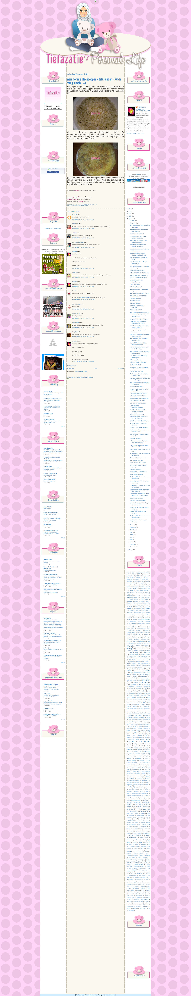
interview (148, 697)
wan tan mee (144, 899)
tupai (141, 892)
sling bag (143, 846)
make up (139, 749)
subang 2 (131, 861)
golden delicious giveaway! (137, 414)
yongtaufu (135, 908)
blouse (131, 610)
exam (130, 668)
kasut (149, 713)
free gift (80, 201)
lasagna (136, 733)
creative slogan (134, 654)
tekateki (139, 873)
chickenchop (137, 637)
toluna (138, 174)
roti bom (136, 826)
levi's (134, 735)
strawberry (145, 857)
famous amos (139, 670)
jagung (144, 699)
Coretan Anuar (48, 466)
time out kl (141, 884)
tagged (134, 870)
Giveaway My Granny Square (138, 403)
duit (128, 665)
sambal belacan (146, 829)
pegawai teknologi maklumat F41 (135, 795)
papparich (147, 787)
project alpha (130, 813)
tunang (136, 892)
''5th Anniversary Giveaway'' (137, 270)
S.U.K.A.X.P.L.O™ (49, 708)
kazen (130, 715)
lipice (146, 737)
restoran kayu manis (132, 822)
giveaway (146, 680)
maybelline (137, 753)
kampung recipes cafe (134, 713)
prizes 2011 (133, 811)
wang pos (129, 901)
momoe (142, 764)
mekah (146, 756)
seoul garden (136, 839)
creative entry (133, 652)
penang (129, 797)
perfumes (145, 800)
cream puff (147, 650)
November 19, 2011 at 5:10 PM (83, 228)
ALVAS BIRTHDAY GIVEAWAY (138, 472)
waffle (130, 899)
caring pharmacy (141, 628)
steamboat (147, 855)
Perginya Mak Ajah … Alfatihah (51, 533)
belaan (129, 603)
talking (129, 872)
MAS (141, 751)
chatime (146, 634)
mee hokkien (130, 756)
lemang (128, 735)
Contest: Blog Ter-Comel (136, 371)
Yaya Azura (47, 693)
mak (147, 747)
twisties (142, 893)
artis (147, 583)
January (132, 546)
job (147, 704)
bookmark (131, 614)
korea (143, 730)
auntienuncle (135, 586)
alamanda (138, 577)
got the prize (145, 682)
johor (140, 706)
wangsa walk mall (138, 901)
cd (138, 632)
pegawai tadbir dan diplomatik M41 (140, 793)
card (133, 628)
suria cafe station (133, 868)
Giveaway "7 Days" (135, 303)
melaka (129, 758)
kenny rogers (132, 719)
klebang (134, 728)
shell (130, 844)
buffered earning (145, 619)
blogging (148, 608)
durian (144, 665)
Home (95, 368)
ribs (139, 824)
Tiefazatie (81, 995)
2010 (130, 550)
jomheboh (146, 708)
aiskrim (137, 575)
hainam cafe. (132, 686)
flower (144, 672)
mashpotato (147, 751)
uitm (128, 895)
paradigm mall (133, 789)
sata (136, 831)
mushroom (143, 767)
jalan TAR (142, 701)
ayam (131, 590)
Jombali (140, 708)
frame (128, 676)
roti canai (143, 826)
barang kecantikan (132, 597)
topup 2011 (135, 888)
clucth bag (131, 643)
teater (142, 872)
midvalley (134, 762)
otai (147, 782)
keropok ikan (145, 721)
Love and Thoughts (49, 633)
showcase (143, 844)
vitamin (138, 897)
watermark (129, 903)
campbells (143, 626)
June (131, 534)
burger (134, 623)
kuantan (143, 732)
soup (140, 850)
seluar (146, 837)
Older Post (121, 368)
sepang (144, 839)
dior (143, 661)
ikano (133, 697)
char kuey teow (137, 634)
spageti (129, 851)
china (149, 637)
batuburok (129, 601)
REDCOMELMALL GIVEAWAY (138, 296)
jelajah (137, 704)
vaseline (146, 895)
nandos (135, 769)
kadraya (129, 712)
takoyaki (147, 870)
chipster (130, 639)
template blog (144, 877)
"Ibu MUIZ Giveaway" (136, 438)
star (147, 853)
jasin (144, 702)
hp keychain (147, 693)
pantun (134, 787)
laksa (131, 733)
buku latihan (147, 621)
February (132, 544)
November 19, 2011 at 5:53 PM (83, 247)
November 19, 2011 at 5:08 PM (83, 219)
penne (141, 798)
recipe (141, 818)
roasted (144, 824)
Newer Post (70, 368)
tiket (137, 884)
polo (134, 806)
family (129, 670)
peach (141, 791)
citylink (148, 641)
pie (136, 804)
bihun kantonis (139, 606)
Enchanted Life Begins (50, 574)
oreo (143, 782)
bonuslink (148, 612)
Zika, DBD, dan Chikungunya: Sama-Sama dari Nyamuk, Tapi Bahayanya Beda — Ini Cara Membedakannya (53, 451)
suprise (148, 866)
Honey (138, 691)
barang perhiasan (145, 597)
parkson (146, 789)
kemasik (136, 717)
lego (147, 733)
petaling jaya (137, 802)
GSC (140, 684)
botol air (139, 614)
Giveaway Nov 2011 (135, 298)
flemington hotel (137, 672)
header (136, 690)
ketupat (138, 722)
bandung (137, 595)
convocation (138, 647)
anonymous (137, 581)
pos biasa (129, 808)
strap (139, 857)
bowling (146, 614)
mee (146, 755)
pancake (136, 786)
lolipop (132, 739)
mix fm (137, 764)
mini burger (146, 762)
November (133, 223)
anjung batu (145, 579)
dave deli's (147, 659)
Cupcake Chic (132, 656)
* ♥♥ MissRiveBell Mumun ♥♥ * (52, 398)
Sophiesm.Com (48, 413)
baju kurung (142, 594)
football (134, 674)
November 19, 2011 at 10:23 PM (83, 300)
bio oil (146, 606)
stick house (132, 857)
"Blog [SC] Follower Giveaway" (138, 362)
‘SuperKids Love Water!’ (136, 498)
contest (129, 647)
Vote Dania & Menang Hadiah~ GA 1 (139, 272)
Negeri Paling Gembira (49, 710)
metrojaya (142, 760)
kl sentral (146, 726)
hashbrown (129, 690)
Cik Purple (75, 272)
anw (143, 581)
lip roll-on (135, 737)
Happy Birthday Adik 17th (50, 585)
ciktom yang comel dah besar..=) (138, 427)
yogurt (128, 908)
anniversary (129, 581)
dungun (139, 665)
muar (144, 766)
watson (136, 903)
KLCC (128, 728)
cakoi (146, 625)
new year (137, 775)
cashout (146, 630)
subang (148, 859)
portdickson (146, 806)
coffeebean (138, 643)
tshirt (138, 890)
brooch (129, 617)
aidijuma (134, 573)
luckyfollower (137, 744)
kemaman (129, 717)
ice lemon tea (132, 695)
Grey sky (46, 415)
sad (146, 828)
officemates (147, 778)
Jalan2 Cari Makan (48, 526)
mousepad (133, 766)
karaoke (143, 713)
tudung (130, 892)
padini (146, 784)
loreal (142, 739)
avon (130, 588)
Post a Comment (71, 365)
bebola (142, 601)
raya (135, 818)
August (132, 529)
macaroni (129, 745)
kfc (127, 724)
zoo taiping (131, 910)
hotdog (132, 693)
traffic (132, 890)
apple (147, 581)
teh (127, 873)
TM (132, 886)
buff (138, 619)
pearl (147, 791)
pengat (136, 798)
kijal (132, 724)
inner (142, 697)
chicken (142, 636)
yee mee (138, 906)
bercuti (139, 603)
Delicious (131, 661)
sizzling (132, 846)
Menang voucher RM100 (50, 475)
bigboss (148, 605)
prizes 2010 (146, 810)
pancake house (144, 786)
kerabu (138, 721)
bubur (134, 619)
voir (143, 897)
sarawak (131, 831)
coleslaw (138, 645)
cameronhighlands (132, 626)
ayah (149, 588)
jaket (149, 699)
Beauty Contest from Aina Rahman (139, 398)
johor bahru (146, 706)
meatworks (139, 755)
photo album (146, 802)
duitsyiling (133, 665)
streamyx (141, 859)
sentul (128, 839)
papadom (141, 787)
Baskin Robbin (134, 599)
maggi (128, 747)
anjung (137, 579)
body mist (138, 610)
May (131, 537)
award (135, 588)
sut (145, 868)
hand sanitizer (147, 686)
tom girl (136, 886)
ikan (138, 695)
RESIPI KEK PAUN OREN (50, 514)
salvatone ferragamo (136, 829)
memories (138, 758)
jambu (131, 702)
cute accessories (142, 656)
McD (149, 753)
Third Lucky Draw (135, 284)
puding (148, 813)
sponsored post (138, 851)
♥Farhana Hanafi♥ (49, 419)
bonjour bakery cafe (139, 612)
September (133, 527)
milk (140, 762)
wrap (147, 904)
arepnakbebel (48, 701)
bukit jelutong (133, 621)
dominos (133, 663)
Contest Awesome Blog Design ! (138, 393)
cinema (135, 641)
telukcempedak (132, 875)
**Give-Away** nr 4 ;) (135, 360)
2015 (130, 208)
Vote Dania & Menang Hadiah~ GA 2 (139, 275)
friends (129, 678)
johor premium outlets (132, 708)
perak (128, 800)
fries (135, 678)
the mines (144, 883)
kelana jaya (138, 715)
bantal (146, 595)
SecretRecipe (146, 833)
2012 (130, 216)
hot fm (143, 691)
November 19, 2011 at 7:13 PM (83, 268)
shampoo (135, 842)
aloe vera (145, 577)
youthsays (142, 908)
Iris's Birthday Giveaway (136, 460)
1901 (128, 572)
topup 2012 (143, 888)
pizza (147, 804)
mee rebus (139, 756)
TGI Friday (146, 879)
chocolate (136, 639)
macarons (136, 745)
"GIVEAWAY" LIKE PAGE (136, 386)
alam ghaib (130, 577)
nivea (128, 777)
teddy (147, 872)
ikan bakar (143, 695)
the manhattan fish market (133, 883)
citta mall (141, 641)
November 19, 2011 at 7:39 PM (83, 277)
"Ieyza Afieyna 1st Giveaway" (138, 462)
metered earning (131, 760)
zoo (149, 908)
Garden (147, 678)
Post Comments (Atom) (81, 371)
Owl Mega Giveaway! (135, 469)
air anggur (146, 573)
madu (142, 745)
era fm (144, 667)
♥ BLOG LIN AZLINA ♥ (50, 473)
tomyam (143, 886)
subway (137, 862)
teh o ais (133, 873)
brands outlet (137, 616)
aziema (146, 592)
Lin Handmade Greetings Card (52, 640)
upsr (132, 895)
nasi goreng (136, 771)
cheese (135, 636)
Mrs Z (73, 291)
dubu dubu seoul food (143, 663)
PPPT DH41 (130, 809)
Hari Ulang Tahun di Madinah (51, 592)
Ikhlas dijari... (47, 648)
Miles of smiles (48, 559)
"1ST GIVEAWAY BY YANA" (137, 400)
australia (142, 586)
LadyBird (74, 332)
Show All (63, 426)
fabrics (135, 668)
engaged (139, 667)
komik (133, 730)
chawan (129, 636)
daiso (149, 658)
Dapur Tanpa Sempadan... (51, 512)
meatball (132, 755)
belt (134, 603)
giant (135, 680)
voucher (148, 897)
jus (147, 710)
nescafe (143, 773)
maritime (136, 751)
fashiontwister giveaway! (136, 474)
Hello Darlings (47, 508)
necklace (137, 773)
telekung (148, 873)
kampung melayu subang (144, 712)
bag (128, 594)
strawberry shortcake (132, 859)
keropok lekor (130, 722)
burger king (141, 623)
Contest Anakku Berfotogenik (138, 500)
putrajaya (129, 818)
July (131, 532)
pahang (129, 786)
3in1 (133, 572)
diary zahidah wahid (49, 479)
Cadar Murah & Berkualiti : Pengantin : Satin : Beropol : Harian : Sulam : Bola (52, 686)
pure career (140, 817)
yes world (145, 906)
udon (147, 893)
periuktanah (47, 524)
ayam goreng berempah (142, 590)
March (131, 542)
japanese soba (137, 702)
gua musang (147, 684)
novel (140, 777)
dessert (138, 661)
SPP (145, 851)
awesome (143, 588)
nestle (148, 773)
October (132, 525)
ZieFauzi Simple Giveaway (84, 297)
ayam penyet (130, 592)
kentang (139, 719)
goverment (133, 684)
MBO (143, 753)
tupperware (147, 892)
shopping (135, 844)
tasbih (137, 872)
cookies (145, 647)
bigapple (142, 605)
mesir (146, 758)
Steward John (48, 391)
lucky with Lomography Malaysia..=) (139, 319)
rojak (149, 824)
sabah (141, 828)
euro (149, 667)
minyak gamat (130, 764)
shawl (140, 842)
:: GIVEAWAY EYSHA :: (136, 364)
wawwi (141, 903)
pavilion (136, 791)
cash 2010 (131, 630)
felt (131, 672)
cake (137, 625)
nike (147, 775)
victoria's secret (131, 897)
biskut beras (137, 608)
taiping (141, 870)
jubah (136, 710)
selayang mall (133, 837)
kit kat (136, 724)
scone (128, 833)
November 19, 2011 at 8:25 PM (83, 286)
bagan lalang (134, 594)
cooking (75, 205)
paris (141, 789)
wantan (146, 901)
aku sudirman (145, 575)
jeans (133, 704)
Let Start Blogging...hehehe (52, 406)
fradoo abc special (143, 674)
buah (128, 619)
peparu (146, 798)
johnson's (135, 706)
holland (133, 691)
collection (145, 645)
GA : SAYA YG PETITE (136, 310)
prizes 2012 (144, 811)
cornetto (139, 648)
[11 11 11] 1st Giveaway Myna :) (138, 277)
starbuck (129, 855)
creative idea (146, 652)
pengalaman (130, 798)
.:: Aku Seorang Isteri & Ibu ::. (52, 583)
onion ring (129, 782)
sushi (140, 868)
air (139, 574)
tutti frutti (136, 893)
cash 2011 (139, 630)
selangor (138, 835)
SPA (147, 850)
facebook (141, 668)
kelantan (146, 715)
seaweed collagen (136, 833)
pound (147, 808)
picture (129, 804)
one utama (145, 780)
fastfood (147, 670)
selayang (148, 835)
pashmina (129, 791)
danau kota (140, 659)
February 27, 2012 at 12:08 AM (83, 361)
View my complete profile (136, 133)
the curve (139, 881)
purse (147, 817)
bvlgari (147, 623)
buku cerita (140, 621)
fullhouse (141, 678)
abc (147, 572)
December (133, 220)
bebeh (136, 601)
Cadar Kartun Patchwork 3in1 (51, 689)
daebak (128, 658)
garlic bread (129, 680)
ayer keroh (139, 592)
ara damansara (131, 583)
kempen (148, 717)
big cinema (135, 605)
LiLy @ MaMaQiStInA (78, 242)
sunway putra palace (139, 866)
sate (141, 831)
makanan (82, 205)
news (142, 775)
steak (141, 855)
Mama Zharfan (76, 313)
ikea (138, 697)
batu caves (144, 599)
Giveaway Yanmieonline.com (137, 458)
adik (128, 573)
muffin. (148, 766)
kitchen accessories (145, 724)
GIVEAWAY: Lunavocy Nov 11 (138, 395)
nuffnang (147, 777)
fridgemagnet (143, 676)
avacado (148, 586)
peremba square (135, 800)
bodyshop (129, 612)
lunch (146, 744)
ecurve (133, 667)
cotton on (129, 650)
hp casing (139, 693)
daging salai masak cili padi (139, 658)
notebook (134, 777)
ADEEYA (74, 233)
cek (142, 632)
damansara (132, 659)
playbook (76, 190)
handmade (138, 688)
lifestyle (129, 737)
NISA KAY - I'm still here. (50, 520)
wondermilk (136, 904)
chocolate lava (145, 639)
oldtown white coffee (134, 780)
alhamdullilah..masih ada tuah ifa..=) (139, 312)
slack (137, 846)
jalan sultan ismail (133, 701)
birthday (129, 608)
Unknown (74, 214)
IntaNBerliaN (75, 322)
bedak (147, 601)
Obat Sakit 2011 (48, 448)
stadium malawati (138, 853)
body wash (145, 610)
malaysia (146, 749)
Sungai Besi (145, 862)
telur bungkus (142, 875)
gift (139, 680)
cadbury (129, 625)
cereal (128, 634)
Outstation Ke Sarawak (49, 570)
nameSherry (47, 618)
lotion (147, 739)
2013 (130, 213)
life (146, 735)
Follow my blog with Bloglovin (53, 228)
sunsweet (129, 864)
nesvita (130, 775)
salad (128, 829)
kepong (131, 721)
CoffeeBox (146, 643)
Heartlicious (111, 995)
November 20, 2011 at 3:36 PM (83, 327)
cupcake (148, 654)
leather (142, 733)
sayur (146, 831)
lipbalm (140, 737)
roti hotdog (135, 828)
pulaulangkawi (140, 815)
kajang (134, 712)
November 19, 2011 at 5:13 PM (83, 238)
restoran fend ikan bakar (143, 820)
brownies (135, 617)
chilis (144, 637)
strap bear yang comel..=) (137, 233)
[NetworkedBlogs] (53, 168)
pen (147, 795)
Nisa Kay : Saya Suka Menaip (52, 518)
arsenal (141, 583)
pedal (128, 793)
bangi (142, 595)
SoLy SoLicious (76, 304)
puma (134, 817)
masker (130, 753)
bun (129, 623)
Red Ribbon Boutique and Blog (53, 655)
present (138, 809)
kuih (149, 732)
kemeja (142, 717)
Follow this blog (53, 172)
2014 (130, 211)
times (147, 884)
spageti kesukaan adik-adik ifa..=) (139, 420)
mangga (129, 751)
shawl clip (147, 842)
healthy (142, 690)
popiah (139, 806)
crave (141, 650)
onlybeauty (136, 782)
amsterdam (129, 579)
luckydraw (145, 741)
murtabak (135, 767)
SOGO (135, 848)
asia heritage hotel (140, 584)
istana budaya (137, 699)
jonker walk (130, 710)
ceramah (147, 632)
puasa (142, 813)
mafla (147, 745)
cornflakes (146, 648)
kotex (148, 730)
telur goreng (135, 877)
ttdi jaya (148, 890)
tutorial (130, 893)
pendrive (146, 797)
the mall (147, 881)
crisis (142, 654)
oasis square (139, 778)
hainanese (139, 686)
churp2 (129, 641)
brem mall (145, 616)
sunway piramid (138, 864)
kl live (140, 726)
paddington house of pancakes (135, 784)
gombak (136, 682)
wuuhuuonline (130, 906)
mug (130, 767)
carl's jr (148, 628)
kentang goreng (146, 719)
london (137, 739)
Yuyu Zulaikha (48, 506)
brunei (141, 617)
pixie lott (141, 804)
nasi (86, 205)
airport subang (130, 575)
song (141, 848)
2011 (130, 218)
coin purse (130, 645)
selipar (141, 837)
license (140, 735)
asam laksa (130, 584)
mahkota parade (138, 747)
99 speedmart (140, 572)
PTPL (136, 813)
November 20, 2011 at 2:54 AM (83, 309)
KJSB (131, 726)
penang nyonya (137, 797)
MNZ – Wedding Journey (50, 481)
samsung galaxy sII (73, 197)
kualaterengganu (133, 732)
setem (143, 840)
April (131, 539)
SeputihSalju (75, 223)
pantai (128, 787)
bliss (143, 608)
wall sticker (136, 899)
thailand (133, 881)
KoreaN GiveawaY (135, 300)
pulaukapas (131, 815)
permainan (129, 802)
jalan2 (148, 701)
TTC (143, 890)
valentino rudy (139, 895)
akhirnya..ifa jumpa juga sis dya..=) (139, 293)
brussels (147, 617)
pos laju (136, 808)
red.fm (147, 818)
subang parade (139, 861)
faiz (148, 668)
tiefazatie (74, 251)
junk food (142, 710)
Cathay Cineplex (131, 632)
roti (130, 826)
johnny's (129, 706)
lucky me (130, 741)
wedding (147, 903)
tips (128, 886)
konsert (138, 730)
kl (135, 726)
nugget (132, 778)
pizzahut (129, 806)
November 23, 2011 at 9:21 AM (83, 336)
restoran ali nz (131, 820)
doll (128, 663)
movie (139, 766)
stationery (135, 855)
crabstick (136, 650)
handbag (131, 688)
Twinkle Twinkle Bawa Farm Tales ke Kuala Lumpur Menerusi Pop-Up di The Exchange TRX (53, 577)
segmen (131, 835)
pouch (142, 808)
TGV (128, 881)
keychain (145, 722)
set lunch (137, 840)
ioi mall (130, 699)
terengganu (130, 879)
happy (146, 688)
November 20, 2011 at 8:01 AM (83, 318)
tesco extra (138, 879)
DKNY (147, 661)
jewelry (142, 704)
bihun (130, 606)
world (142, 904)
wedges (129, 904)
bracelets (129, 616)
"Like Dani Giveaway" (136, 286)
